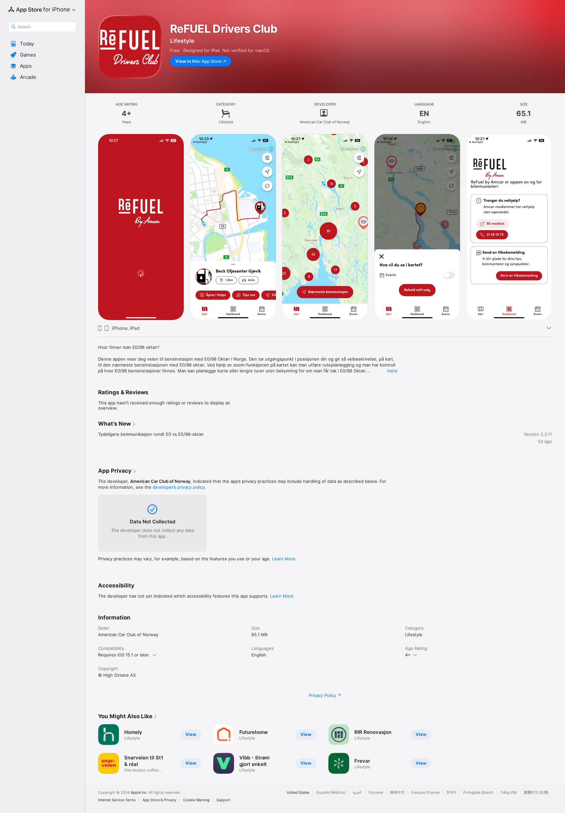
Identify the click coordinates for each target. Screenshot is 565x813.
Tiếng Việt (508, 792)
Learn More (284, 558)
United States (298, 792)
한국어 (451, 792)
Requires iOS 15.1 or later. (124, 654)
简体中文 (397, 792)
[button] (42, 44)
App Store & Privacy (159, 800)
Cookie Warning (196, 800)
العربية (357, 792)
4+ (408, 654)
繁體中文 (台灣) (536, 792)
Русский (375, 792)
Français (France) (425, 792)
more (392, 370)
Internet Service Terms (117, 800)
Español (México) (331, 792)
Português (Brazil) (478, 792)
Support (223, 800)
